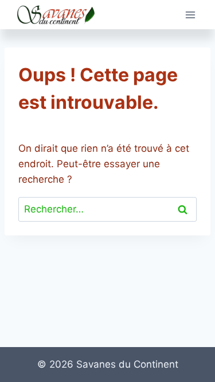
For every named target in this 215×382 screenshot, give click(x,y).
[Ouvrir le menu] (190, 14)
